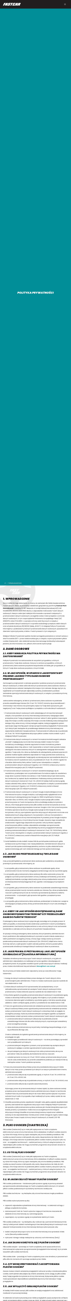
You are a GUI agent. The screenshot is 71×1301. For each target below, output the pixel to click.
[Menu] (65, 4)
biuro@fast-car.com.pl (46, 966)
